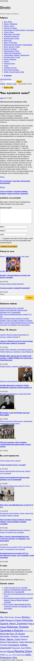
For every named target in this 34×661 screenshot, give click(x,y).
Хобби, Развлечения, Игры (14, 72)
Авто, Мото (8, 22)
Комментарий (6, 208)
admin (2, 98)
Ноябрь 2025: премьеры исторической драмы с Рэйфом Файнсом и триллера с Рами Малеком (16, 350)
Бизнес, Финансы (10, 24)
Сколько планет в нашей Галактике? (12, 284)
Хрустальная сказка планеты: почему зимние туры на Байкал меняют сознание (16, 319)
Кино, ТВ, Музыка (10, 43)
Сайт (2, 234)
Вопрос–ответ (9, 26)
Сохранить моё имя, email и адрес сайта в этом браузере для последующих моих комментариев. (16, 240)
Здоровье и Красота (11, 36)
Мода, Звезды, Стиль (12, 47)
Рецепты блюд (9, 63)
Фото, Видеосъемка (11, 70)
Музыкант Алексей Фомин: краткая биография (15, 394)
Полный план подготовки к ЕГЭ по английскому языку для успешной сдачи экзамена (16, 548)
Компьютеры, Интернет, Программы (18, 45)
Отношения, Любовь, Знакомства (16, 55)
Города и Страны (10, 28)
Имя (2, 227)
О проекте (8, 75)
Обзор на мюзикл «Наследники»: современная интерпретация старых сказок (16, 422)
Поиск (2, 294)
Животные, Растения (12, 34)
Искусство (8, 40)
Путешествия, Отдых (12, 57)
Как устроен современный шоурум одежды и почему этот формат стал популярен (17, 324)
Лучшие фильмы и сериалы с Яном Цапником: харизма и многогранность (16, 386)
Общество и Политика (12, 53)
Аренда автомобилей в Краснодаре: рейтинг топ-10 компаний (13, 311)
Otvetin (5, 7)
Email (2, 231)
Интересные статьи (11, 38)
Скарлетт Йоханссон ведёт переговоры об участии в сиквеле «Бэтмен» (14, 336)
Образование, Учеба (11, 51)
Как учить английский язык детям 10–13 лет (15, 486)
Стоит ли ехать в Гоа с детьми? (12, 308)
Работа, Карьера (10, 59)
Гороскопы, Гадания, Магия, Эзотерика (19, 30)
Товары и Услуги (10, 68)
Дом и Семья (9, 32)
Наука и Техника (10, 49)
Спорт (6, 66)
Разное (6, 61)
